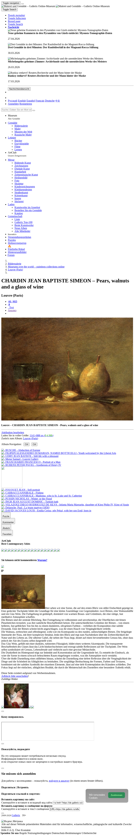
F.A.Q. (11, 830)
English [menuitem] (22, 100)
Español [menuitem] (31, 100)
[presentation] (71, 313)
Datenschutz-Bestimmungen (67, 833)
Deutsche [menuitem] (50, 100)
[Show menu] (22, 3)
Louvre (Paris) (30, 438)
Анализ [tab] (12, 310)
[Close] (33, 110)
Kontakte (26, 830)
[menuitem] (57, 100)
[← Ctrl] (31, 465)
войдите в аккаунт (59, 780)
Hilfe (4, 830)
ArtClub (17, 154)
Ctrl (26, 444)
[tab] (12, 301)
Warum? (42, 560)
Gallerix (16, 815)
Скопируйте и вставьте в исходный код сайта (26, 802)
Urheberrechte (89, 833)
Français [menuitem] (40, 100)
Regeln (23, 833)
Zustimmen (116, 795)
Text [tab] (11, 307)
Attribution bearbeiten (12, 432)
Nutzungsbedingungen (39, 833)
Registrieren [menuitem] (25, 103)
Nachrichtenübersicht (19, 89)
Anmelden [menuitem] (13, 103)
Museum (14, 117)
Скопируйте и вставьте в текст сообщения (25, 809)
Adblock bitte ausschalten (14, 676)
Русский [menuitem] (12, 100)
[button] (16, 15)
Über (18, 830)
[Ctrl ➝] (20, 489)
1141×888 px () (41, 435)
